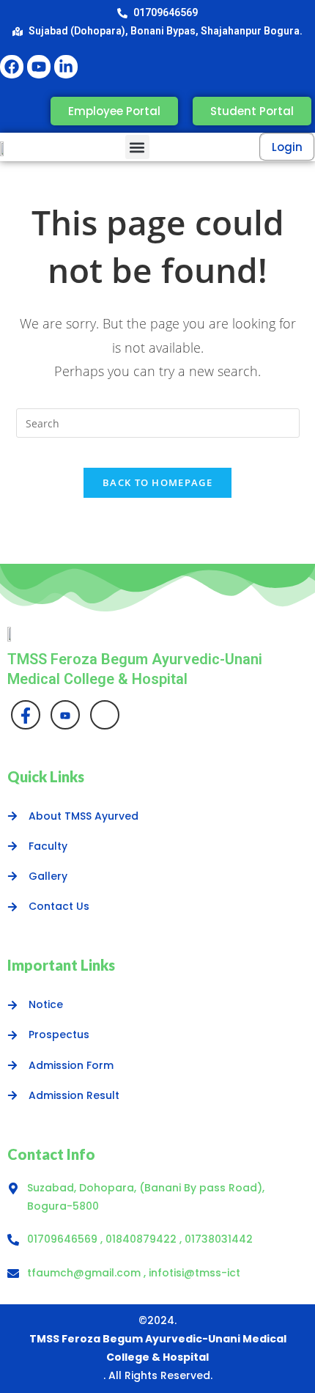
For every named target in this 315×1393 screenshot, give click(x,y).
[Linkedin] (104, 714)
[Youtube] (39, 66)
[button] (137, 147)
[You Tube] (65, 714)
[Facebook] (11, 66)
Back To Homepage (157, 482)
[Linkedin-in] (66, 66)
